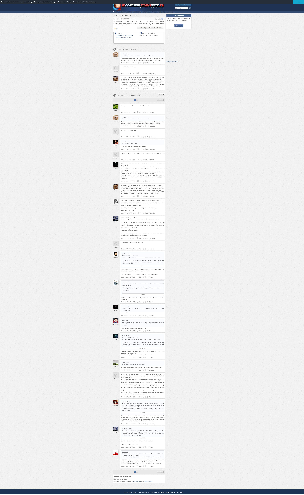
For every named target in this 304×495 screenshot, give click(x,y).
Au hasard (123, 12)
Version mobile (132, 492)
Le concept (144, 492)
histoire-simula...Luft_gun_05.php (124, 35)
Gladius (116, 57)
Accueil (126, 492)
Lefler (123, 54)
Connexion (187, 4)
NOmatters (116, 456)
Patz (116, 339)
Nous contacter (179, 492)
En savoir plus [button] (92, 2)
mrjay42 (116, 257)
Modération (161, 12)
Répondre (152, 62)
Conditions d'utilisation (159, 492)
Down (145, 63)
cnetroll (116, 71)
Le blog (139, 492)
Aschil (120, 18)
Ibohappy (115, 158)
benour (116, 286)
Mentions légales (170, 492)
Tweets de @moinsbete (172, 61)
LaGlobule (115, 366)
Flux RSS (150, 492)
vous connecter (137, 481)
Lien (140, 62)
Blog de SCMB (170, 12)
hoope (115, 168)
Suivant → (160, 99)
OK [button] (298, 2)
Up (143, 63)
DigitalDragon (116, 324)
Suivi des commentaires (143, 12)
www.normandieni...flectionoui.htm (124, 39)
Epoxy (115, 82)
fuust (116, 145)
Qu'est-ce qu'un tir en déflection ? (125, 15)
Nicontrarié (116, 405)
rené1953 (115, 205)
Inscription (179, 4)
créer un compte (148, 481)
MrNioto (116, 378)
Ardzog (116, 247)
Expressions (133, 18)
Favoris (154, 12)
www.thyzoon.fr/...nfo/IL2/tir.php (124, 37)
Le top (117, 12)
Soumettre (131, 12)
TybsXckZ (115, 222)
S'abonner (161, 94)
